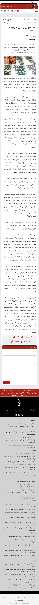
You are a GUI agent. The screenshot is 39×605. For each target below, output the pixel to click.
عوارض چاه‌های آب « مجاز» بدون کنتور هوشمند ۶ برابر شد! (20, 454)
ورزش (28, 393)
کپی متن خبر (26, 342)
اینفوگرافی (14, 395)
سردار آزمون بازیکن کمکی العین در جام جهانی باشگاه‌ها (21, 588)
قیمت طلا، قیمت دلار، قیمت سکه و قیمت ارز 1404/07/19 (21, 15)
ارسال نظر (6, 383)
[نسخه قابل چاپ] (34, 36)
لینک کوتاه (16, 341)
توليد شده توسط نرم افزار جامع (19, 603)
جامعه (5, 390)
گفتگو (12, 393)
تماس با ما (25, 410)
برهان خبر (26, 78)
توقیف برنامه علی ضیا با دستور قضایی (25, 481)
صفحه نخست (31, 390)
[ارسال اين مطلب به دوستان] (27, 36)
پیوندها (14, 410)
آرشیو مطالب (33, 410)
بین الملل (34, 393)
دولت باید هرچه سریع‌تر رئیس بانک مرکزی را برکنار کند (21, 462)
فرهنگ (11, 390)
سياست (23, 390)
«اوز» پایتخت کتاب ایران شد (27, 490)
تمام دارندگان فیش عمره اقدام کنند (26, 487)
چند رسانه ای (5, 393)
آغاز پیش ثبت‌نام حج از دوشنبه (27, 498)
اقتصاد (17, 390)
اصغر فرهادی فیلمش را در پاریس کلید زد (24, 484)
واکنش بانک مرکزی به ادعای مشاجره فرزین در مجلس (21, 424)
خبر (34, 20)
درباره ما (20, 410)
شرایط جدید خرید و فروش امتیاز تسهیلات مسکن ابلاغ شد (20, 509)
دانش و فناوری (25, 20)
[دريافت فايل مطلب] (31, 36)
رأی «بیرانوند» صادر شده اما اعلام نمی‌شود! (24, 585)
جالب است (32, 39)
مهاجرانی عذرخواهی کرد (29, 437)
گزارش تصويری (23, 395)
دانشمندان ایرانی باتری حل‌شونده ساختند (22, 29)
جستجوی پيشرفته (6, 410)
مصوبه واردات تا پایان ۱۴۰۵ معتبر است (25, 465)
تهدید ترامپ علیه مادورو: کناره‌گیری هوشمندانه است (22, 536)
